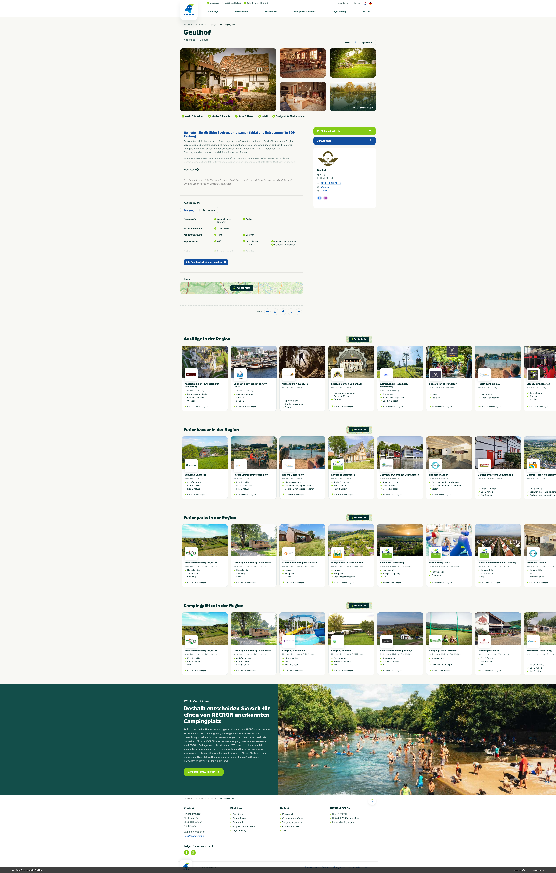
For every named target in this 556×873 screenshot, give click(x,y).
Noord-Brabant (448, 387)
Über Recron (343, 3)
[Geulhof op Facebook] (319, 198)
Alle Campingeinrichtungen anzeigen (204, 262)
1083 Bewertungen (492, 670)
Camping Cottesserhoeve (443, 650)
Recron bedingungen (343, 822)
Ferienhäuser (242, 11)
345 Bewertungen (345, 670)
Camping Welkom (341, 650)
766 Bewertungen (296, 670)
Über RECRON (339, 814)
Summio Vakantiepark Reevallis (300, 562)
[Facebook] (186, 852)
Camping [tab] (189, 210)
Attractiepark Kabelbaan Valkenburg (394, 385)
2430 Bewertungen (248, 406)
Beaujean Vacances (195, 474)
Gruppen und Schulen (305, 11)
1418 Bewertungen (247, 494)
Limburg (200, 390)
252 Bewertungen (541, 406)
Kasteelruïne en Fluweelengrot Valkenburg (202, 385)
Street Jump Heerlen (538, 383)
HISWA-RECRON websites (345, 818)
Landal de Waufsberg (343, 474)
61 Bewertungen (198, 494)
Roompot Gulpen (438, 474)
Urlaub (366, 11)
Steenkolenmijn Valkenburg (346, 383)
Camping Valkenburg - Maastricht (252, 562)
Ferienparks (271, 11)
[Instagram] (193, 852)
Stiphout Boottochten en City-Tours (251, 385)
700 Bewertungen (443, 670)
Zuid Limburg (496, 478)
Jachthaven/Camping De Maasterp (399, 474)
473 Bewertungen (345, 406)
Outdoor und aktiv (291, 826)
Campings (213, 11)
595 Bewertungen (394, 494)
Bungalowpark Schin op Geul (347, 562)
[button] (373, 380)
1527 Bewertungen (394, 406)
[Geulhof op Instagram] (325, 198)
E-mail (324, 190)
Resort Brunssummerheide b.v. (251, 474)
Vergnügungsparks (292, 822)
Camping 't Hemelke (293, 650)
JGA (284, 830)
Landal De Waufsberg (392, 562)
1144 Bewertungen (345, 582)
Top (372, 801)
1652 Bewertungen (248, 582)
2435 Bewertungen (492, 582)
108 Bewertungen (198, 582)
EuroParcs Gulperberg (539, 650)
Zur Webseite (324, 140)
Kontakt (357, 3)
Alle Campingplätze (228, 24)
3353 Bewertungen (492, 406)
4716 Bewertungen (443, 582)
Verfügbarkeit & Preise (329, 131)
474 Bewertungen (394, 670)
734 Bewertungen (296, 582)
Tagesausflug (339, 11)
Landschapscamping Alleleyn (396, 650)
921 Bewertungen (443, 494)
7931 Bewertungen (443, 406)
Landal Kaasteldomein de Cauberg (497, 562)
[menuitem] (213, 11)
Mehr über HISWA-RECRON (201, 772)
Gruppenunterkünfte (292, 818)
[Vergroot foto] (303, 63)
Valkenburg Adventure (295, 383)
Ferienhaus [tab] (209, 210)
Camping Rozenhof (488, 650)
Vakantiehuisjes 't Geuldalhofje (495, 474)
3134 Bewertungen (199, 406)
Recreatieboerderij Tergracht (201, 562)
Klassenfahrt (288, 814)
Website (325, 187)
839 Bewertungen (345, 494)
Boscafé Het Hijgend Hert (443, 383)
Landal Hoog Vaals (439, 562)
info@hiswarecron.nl (194, 836)
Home (201, 24)
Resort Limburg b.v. (489, 383)
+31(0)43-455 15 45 (331, 183)
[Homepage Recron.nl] (186, 866)
